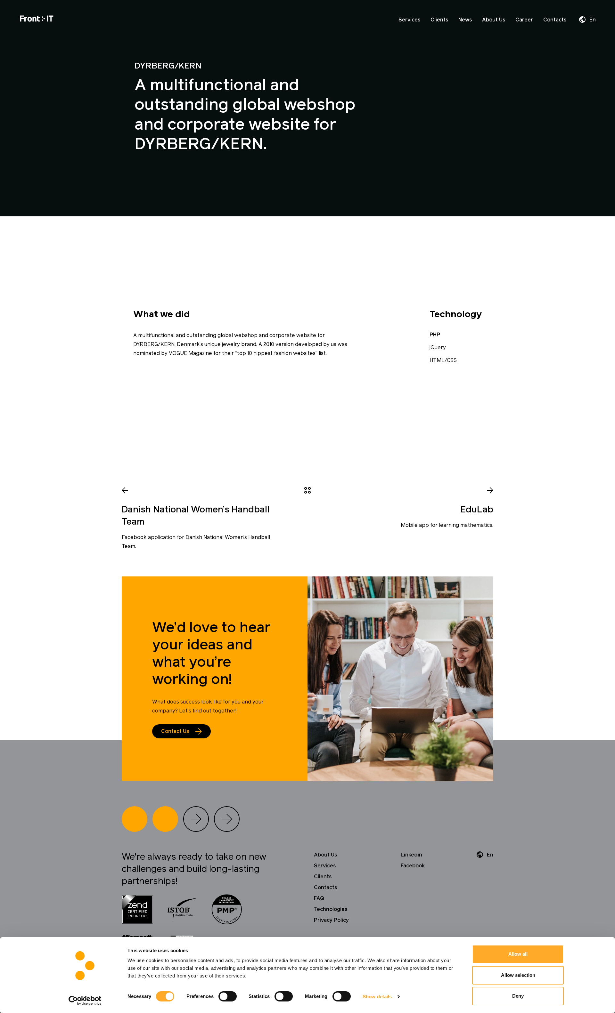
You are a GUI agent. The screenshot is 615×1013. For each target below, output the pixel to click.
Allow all (518, 954)
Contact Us (175, 731)
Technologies (330, 909)
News (465, 19)
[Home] (36, 19)
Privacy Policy (331, 920)
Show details (377, 996)
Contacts (554, 19)
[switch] (227, 996)
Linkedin (411, 854)
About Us (493, 19)
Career (524, 19)
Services (409, 19)
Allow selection (518, 975)
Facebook (413, 865)
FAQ (319, 898)
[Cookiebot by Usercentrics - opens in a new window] (85, 1000)
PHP (435, 334)
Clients (439, 19)
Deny (518, 996)
